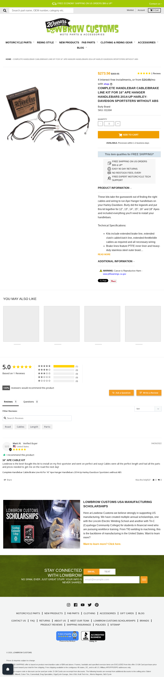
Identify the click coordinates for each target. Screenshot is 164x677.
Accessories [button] (147, 42)
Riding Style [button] (45, 42)
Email (91, 571)
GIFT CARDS (127, 613)
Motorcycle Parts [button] (19, 42)
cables (20, 426)
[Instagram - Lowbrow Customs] (68, 605)
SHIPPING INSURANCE (79, 624)
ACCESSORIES (108, 613)
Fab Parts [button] (89, 42)
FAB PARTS (73, 613)
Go (144, 579)
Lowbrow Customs (22, 652)
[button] (154, 479)
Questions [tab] (28, 401)
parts (47, 426)
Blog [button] (81, 47)
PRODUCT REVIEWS (51, 624)
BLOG (141, 613)
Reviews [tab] (8, 401)
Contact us (154, 3)
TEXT (107, 571)
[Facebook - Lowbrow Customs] (76, 605)
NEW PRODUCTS (53, 613)
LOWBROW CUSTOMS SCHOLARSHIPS (114, 620)
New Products (69, 42)
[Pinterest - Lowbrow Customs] (97, 605)
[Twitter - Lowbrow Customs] (90, 605)
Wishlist (130, 10)
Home (8, 59)
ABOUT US (60, 620)
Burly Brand (104, 106)
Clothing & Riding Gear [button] (117, 42)
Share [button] (9, 479)
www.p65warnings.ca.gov (114, 274)
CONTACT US (18, 620)
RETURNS (44, 620)
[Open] (7, 669)
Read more (104, 254)
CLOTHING (89, 613)
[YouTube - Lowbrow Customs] (83, 605)
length (34, 426)
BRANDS (144, 620)
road (8, 426)
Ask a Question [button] (123, 392)
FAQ (32, 620)
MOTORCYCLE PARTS (28, 613)
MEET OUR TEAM (79, 620)
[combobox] (41, 10)
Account (141, 10)
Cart (156, 10)
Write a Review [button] (150, 392)
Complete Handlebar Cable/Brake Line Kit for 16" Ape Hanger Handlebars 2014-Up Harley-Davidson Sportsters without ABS (62, 472)
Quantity (102, 119)
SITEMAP (115, 624)
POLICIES (100, 624)
